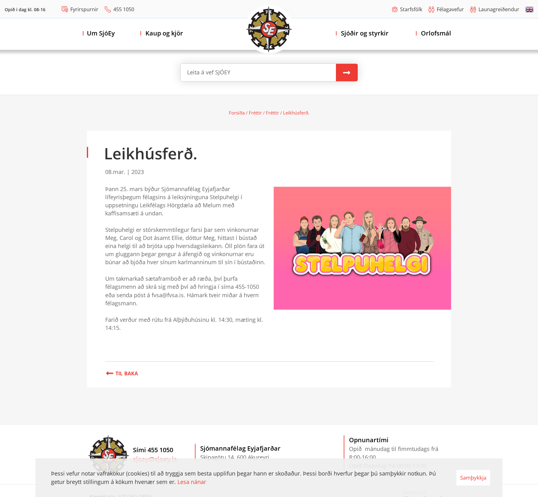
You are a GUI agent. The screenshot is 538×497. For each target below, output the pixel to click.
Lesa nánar (191, 481)
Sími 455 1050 (153, 450)
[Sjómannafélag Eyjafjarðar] (269, 29)
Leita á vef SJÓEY (208, 72)
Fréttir (255, 113)
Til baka (127, 373)
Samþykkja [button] (473, 477)
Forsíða (237, 113)
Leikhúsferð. (296, 113)
